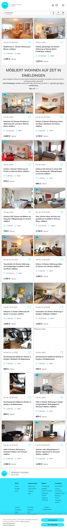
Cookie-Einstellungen (47, 508)
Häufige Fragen (60, 493)
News (17, 491)
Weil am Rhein (32, 514)
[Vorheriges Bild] (4, 28)
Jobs (29, 493)
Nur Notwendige (52, 524)
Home (17, 486)
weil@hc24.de (33, 85)
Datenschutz (32, 489)
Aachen (17, 507)
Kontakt (17, 489)
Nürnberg (30, 507)
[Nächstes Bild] (30, 28)
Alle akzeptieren (52, 520)
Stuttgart (30, 510)
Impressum (31, 486)
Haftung (30, 491)
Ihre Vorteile (59, 486)
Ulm (28, 512)
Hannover (18, 514)
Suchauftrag (45, 486)
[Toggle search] (53, 5)
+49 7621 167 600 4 (57, 83)
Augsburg (18, 510)
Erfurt (16, 512)
